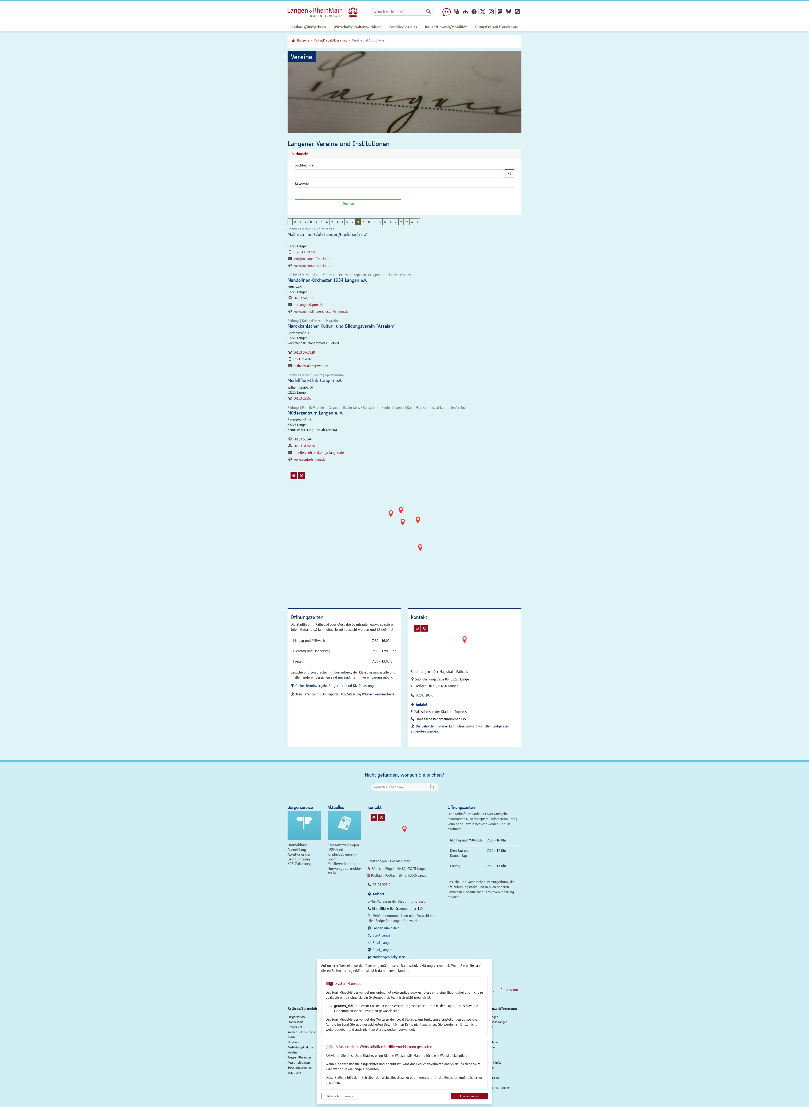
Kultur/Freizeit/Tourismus (330, 40)
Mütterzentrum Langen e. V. (315, 413)
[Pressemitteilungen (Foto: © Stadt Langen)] (344, 825)
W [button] (406, 221)
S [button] (385, 221)
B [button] (300, 221)
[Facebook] (474, 11)
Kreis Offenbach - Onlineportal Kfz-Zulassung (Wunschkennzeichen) (344, 694)
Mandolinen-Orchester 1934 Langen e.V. (327, 280)
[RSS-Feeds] (517, 11)
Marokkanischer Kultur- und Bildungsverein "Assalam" (342, 326)
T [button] (390, 221)
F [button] (321, 221)
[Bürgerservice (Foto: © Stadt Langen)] (304, 825)
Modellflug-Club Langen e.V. (315, 380)
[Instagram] (491, 11)
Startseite (302, 40)
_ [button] (290, 221)
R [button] (380, 221)
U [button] (395, 221)
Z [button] (412, 221)
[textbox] (303, 192)
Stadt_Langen (382, 935)
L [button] (352, 221)
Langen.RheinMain (386, 928)
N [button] (363, 221)
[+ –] (405, 532)
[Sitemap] (465, 11)
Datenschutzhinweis (340, 1096)
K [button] (347, 221)
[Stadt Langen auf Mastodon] (500, 11)
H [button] (332, 221)
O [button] (369, 221)
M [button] (358, 221)
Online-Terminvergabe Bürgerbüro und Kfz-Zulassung (334, 686)
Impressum (463, 712)
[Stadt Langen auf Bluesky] (508, 11)
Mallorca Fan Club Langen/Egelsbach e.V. (328, 234)
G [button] (327, 221)
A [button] (295, 221)
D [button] (311, 221)
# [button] (417, 221)
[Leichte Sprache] (447, 12)
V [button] (401, 221)
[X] (482, 11)
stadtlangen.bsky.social (389, 957)
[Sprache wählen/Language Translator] (457, 11)
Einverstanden (469, 1096)
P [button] (374, 221)
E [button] (316, 221)
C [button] (306, 221)
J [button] (342, 221)
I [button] (337, 221)
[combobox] (404, 192)
